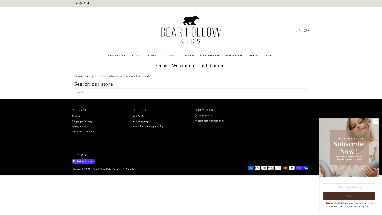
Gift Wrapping (140, 121)
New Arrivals (116, 55)
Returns (76, 116)
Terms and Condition (83, 131)
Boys (188, 55)
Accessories (208, 55)
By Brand (154, 55)
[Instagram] (80, 3)
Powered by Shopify (123, 169)
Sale (269, 55)
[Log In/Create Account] (300, 30)
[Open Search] (295, 30)
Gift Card (138, 116)
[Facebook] (77, 3)
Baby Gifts (232, 55)
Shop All (253, 55)
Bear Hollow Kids (102, 169)
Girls (172, 55)
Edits (135, 55)
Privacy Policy (79, 126)
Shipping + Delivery (82, 121)
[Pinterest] (84, 3)
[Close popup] (375, 121)
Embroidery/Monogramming (148, 126)
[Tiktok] (88, 3)
